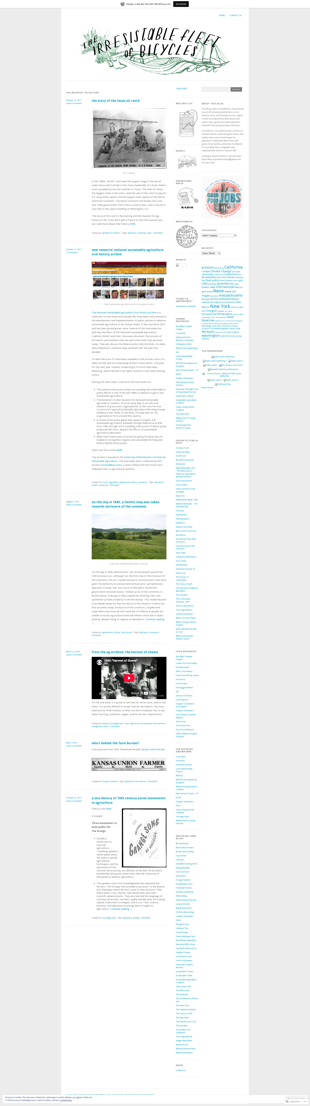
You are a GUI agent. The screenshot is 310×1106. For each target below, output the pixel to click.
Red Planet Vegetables (186, 940)
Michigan (206, 299)
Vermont (208, 332)
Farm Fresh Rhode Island (187, 675)
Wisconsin (230, 336)
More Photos (208, 387)
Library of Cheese (184, 695)
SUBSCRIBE (181, 88)
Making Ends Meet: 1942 (187, 499)
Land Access (126, 632)
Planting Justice (183, 519)
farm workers (159, 723)
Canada (206, 271)
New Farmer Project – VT (187, 370)
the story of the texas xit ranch (116, 101)
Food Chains (181, 485)
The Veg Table (182, 1017)
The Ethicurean (182, 990)
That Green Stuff (183, 986)
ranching (141, 233)
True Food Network (185, 729)
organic (220, 311)
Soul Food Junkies (184, 960)
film (203, 280)
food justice (213, 280)
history (117, 233)
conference (218, 274)
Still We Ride (181, 565)
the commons (224, 326)
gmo (241, 280)
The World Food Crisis (186, 1021)
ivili (177, 352)
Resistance (181, 535)
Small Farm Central (184, 396)
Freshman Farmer (184, 764)
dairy (239, 275)
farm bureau (140, 781)
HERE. (133, 223)
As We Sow (181, 456)
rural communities (218, 317)
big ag (221, 268)
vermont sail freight (223, 332)
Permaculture (224, 313)
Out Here (180, 510)
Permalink (158, 233)
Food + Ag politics (111, 482)
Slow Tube (181, 553)
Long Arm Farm (183, 904)
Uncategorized (116, 723)
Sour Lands (181, 561)
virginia (235, 332)
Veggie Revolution (184, 1040)
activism (208, 267)
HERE (119, 450)
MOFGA (179, 775)
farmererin (181, 876)
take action (234, 324)
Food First (180, 679)
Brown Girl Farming (185, 851)
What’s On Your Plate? (186, 618)
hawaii (236, 284)
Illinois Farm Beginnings (187, 348)
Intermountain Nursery (186, 900)
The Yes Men (181, 595)
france (236, 280)
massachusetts (231, 295)
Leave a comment (74, 103)
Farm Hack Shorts (184, 481)
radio (241, 314)
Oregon (211, 310)
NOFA (178, 374)
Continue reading (121, 908)
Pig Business (181, 515)
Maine (218, 291)
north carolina (237, 307)
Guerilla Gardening (184, 892)
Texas (149, 233)
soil (215, 323)
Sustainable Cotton (184, 971)
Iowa (236, 287)
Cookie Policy (66, 1100)
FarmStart (180, 760)
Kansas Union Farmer (153, 749)
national (205, 302)
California (233, 267)
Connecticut (230, 274)
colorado (236, 271)
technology (206, 326)
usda (237, 328)
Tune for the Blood (184, 606)
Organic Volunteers (184, 378)
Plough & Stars (182, 924)
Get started (181, 4)
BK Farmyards (182, 843)
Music (235, 299)
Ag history (132, 233)
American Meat (183, 452)
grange (136, 918)
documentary (146, 723)
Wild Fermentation (184, 1052)
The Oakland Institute (186, 1009)
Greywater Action (184, 344)
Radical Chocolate (184, 527)
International (225, 287)
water (223, 336)
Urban (232, 328)
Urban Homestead (184, 614)
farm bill (221, 277)
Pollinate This (182, 928)
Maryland (214, 296)
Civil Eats (180, 859)
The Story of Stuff (184, 584)
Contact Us (235, 15)
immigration (97, 726)
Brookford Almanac (185, 460)
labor (106, 726)
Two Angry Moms (184, 610)
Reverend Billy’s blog (185, 944)
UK (212, 328)
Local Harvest (182, 699)
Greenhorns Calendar (186, 306)
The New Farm (182, 414)
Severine (208, 320)
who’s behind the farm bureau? (115, 743)
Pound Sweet (182, 932)
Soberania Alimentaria (186, 557)
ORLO (178, 920)
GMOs (205, 283)
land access (207, 291)
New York (220, 306)
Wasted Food (182, 1044)
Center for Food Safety (186, 663)
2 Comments (72, 252)
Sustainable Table (184, 975)
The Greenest (182, 994)
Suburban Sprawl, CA (185, 569)
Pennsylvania (209, 314)
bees (216, 268)
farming (239, 277)
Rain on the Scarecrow (186, 531)
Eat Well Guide (182, 667)
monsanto (225, 299)
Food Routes (181, 683)
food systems (226, 280)
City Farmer (181, 855)
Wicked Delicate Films (186, 1048)
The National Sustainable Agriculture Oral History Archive (124, 312)
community (207, 274)
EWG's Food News (184, 671)
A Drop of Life (182, 448)
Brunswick (180, 464)
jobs (241, 287)
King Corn (180, 496)
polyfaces (180, 523)
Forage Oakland (183, 880)
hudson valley (208, 287)
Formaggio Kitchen (184, 687)
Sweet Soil (180, 573)
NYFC (204, 311)
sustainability (223, 323)
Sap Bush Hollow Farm (186, 948)
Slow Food (181, 721)
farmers (231, 277)
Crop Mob (180, 333)
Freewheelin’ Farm (184, 884)
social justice (207, 323)
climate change (220, 271)
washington (211, 335)
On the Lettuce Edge (185, 912)
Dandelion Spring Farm (186, 864)
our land (228, 311)
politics (95, 485)
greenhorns (108, 233)
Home (222, 15)
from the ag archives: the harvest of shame (125, 652)
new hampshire (228, 302)
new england (215, 302)
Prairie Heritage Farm (185, 936)
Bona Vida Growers (185, 847)
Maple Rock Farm (184, 908)
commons (154, 632)
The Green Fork (183, 725)
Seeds (230, 317)
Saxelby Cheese (183, 952)
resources (142, 482)
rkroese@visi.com (111, 465)
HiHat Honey (181, 896)
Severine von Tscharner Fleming (228, 321)
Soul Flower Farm (184, 956)
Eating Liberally (183, 868)
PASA (178, 805)
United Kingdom (221, 328)
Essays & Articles (110, 781)
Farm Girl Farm (182, 872)
